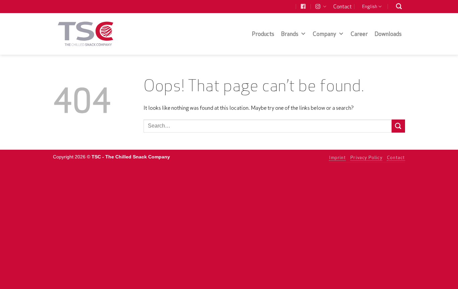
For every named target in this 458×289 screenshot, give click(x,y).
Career (359, 33)
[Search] (399, 6)
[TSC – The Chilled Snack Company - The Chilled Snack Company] (85, 34)
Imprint (337, 157)
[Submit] (398, 126)
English (369, 6)
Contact (342, 6)
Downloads (388, 33)
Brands (289, 33)
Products (263, 33)
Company (324, 33)
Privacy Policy (366, 157)
